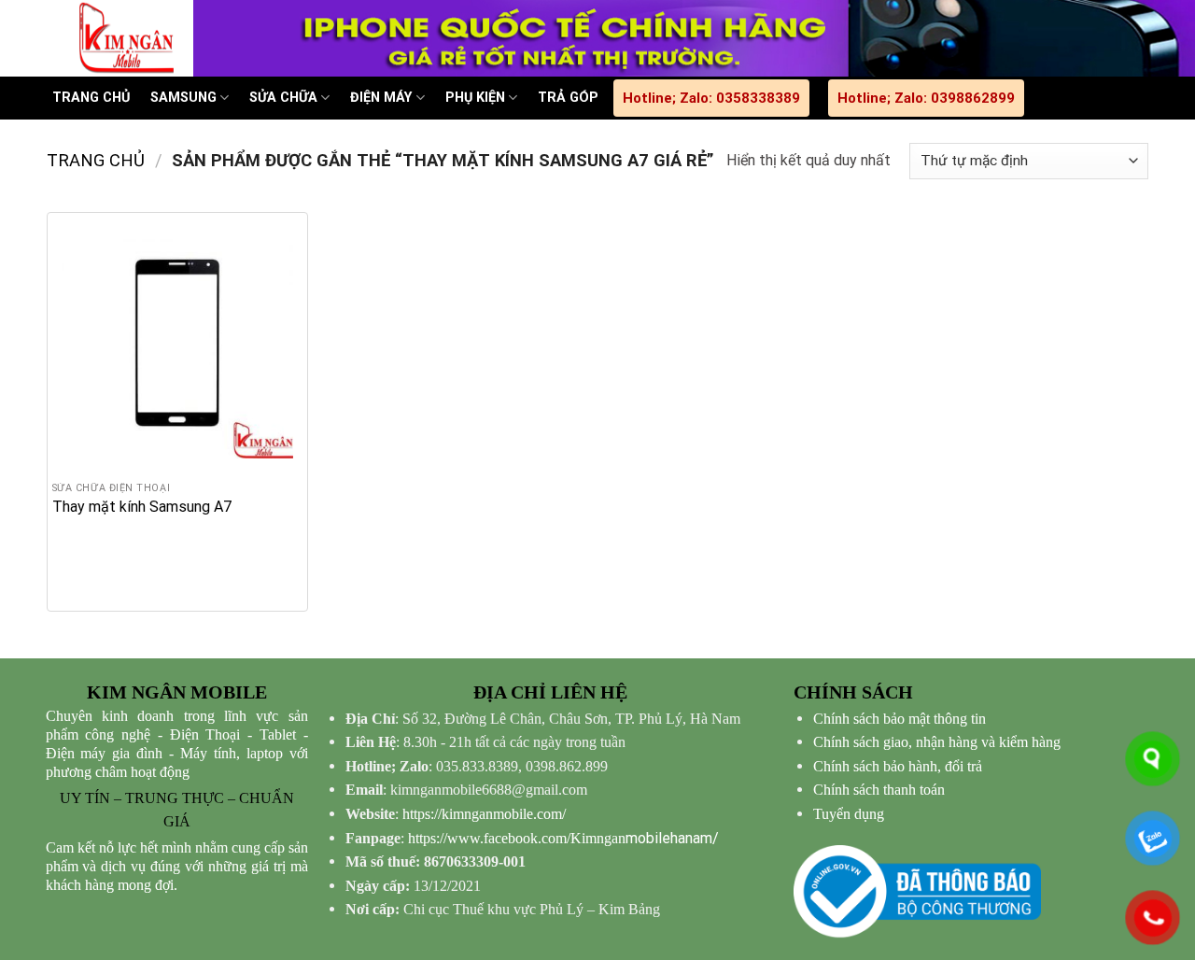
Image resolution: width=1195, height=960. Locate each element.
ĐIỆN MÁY (381, 98)
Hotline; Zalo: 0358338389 (711, 98)
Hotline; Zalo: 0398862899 (926, 98)
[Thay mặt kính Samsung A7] (177, 343)
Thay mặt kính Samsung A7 (142, 506)
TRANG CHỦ (91, 98)
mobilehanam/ (563, 838)
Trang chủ (96, 160)
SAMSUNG (183, 98)
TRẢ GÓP (568, 98)
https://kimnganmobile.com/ (484, 814)
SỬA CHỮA (283, 98)
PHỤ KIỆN (475, 98)
